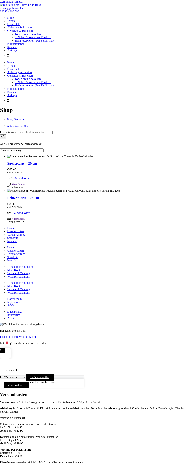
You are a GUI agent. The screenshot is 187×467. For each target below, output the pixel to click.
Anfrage (12, 50)
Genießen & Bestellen (20, 30)
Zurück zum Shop (40, 377)
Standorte (12, 237)
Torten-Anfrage (16, 234)
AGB (10, 305)
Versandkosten (22, 178)
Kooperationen (15, 43)
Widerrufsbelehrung (18, 276)
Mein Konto (14, 270)
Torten (11, 20)
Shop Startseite (15, 119)
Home (10, 17)
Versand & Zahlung (18, 273)
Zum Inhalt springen (11, 1)
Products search (9, 132)
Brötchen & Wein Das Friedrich (33, 37)
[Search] (3, 136)
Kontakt (12, 47)
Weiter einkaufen (16, 385)
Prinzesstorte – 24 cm (23, 198)
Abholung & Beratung (20, 27)
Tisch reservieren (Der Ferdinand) (34, 40)
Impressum (13, 302)
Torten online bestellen (28, 34)
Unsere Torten (15, 231)
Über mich (13, 24)
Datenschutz (14, 298)
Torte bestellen (15, 187)
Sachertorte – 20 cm (22, 163)
